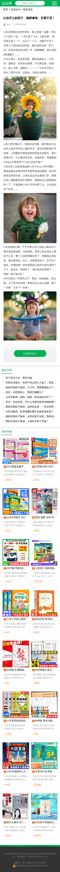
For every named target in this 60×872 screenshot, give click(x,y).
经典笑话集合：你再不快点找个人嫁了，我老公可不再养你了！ (31, 382)
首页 (5, 9)
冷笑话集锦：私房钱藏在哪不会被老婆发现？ (30, 411)
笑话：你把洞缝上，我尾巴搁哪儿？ (25, 392)
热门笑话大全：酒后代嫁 (19, 377)
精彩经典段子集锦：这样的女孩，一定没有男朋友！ (31, 406)
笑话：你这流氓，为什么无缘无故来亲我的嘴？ (31, 401)
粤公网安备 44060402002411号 (31, 865)
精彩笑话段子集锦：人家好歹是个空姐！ (27, 421)
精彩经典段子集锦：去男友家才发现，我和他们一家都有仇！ (31, 416)
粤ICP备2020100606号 (34, 862)
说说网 (7, 3)
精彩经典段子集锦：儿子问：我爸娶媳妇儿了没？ (31, 387)
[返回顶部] (53, 781)
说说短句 (15, 9)
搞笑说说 (28, 9)
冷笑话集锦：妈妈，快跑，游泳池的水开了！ (30, 397)
